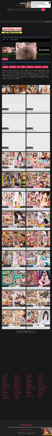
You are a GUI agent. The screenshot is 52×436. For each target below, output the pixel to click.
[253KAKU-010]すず (6, 150)
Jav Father (16, 382)
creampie (5, 66)
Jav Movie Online (30, 388)
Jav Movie (16, 380)
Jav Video (4, 390)
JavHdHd (40, 374)
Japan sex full (41, 390)
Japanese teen (5, 384)
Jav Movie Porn (18, 386)
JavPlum (40, 380)
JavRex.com (26, 425)
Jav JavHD (17, 394)
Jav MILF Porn (29, 376)
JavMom (28, 378)
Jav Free (40, 378)
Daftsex (4, 388)
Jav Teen (28, 394)
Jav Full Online (18, 378)
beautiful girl (30, 66)
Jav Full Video (41, 388)
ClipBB (28, 390)
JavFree (16, 374)
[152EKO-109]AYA (31, 150)
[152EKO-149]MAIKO (31, 130)
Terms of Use (22, 430)
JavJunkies (29, 374)
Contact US (30, 430)
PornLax (16, 388)
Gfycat (39, 396)
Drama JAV (29, 392)
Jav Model (40, 382)
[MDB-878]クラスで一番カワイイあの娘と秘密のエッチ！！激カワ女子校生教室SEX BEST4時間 (13, 289)
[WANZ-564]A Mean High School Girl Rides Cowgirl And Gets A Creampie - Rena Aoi (13, 230)
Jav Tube (4, 396)
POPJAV (16, 376)
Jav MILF (16, 396)
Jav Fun (4, 394)
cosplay (23, 66)
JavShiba (16, 384)
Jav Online (4, 378)
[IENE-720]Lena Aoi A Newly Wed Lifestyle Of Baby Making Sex (13, 210)
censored (45, 66)
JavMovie (16, 398)
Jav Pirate (40, 392)
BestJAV (28, 382)
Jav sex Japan (17, 392)
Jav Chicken (17, 390)
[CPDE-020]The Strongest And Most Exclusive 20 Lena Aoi (37, 269)
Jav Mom (4, 380)
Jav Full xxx (41, 384)
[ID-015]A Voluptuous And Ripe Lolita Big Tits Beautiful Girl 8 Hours (12, 328)
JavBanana (29, 384)
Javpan (40, 394)
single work (12, 66)
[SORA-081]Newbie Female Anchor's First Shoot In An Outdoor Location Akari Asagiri (38, 112)
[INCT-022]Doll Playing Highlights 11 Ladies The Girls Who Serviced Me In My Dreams (38, 328)
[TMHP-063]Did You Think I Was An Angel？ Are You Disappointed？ (38, 210)
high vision (38, 66)
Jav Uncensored (6, 398)
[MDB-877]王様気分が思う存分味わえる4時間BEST (38, 308)
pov (18, 66)
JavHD (40, 376)
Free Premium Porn (43, 386)
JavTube (4, 376)
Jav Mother (29, 380)
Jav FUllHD (5, 392)
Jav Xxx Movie (5, 386)
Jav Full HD (5, 374)
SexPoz (4, 382)
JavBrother (29, 386)
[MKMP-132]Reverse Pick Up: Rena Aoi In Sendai (37, 229)
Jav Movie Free (30, 396)
